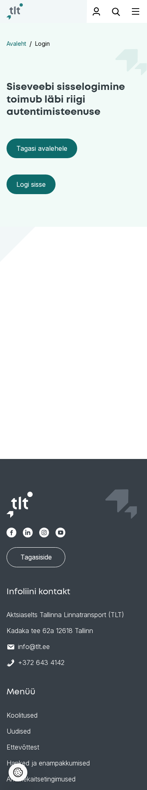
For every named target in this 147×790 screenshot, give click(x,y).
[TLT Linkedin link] (28, 532)
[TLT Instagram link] (44, 532)
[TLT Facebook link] (11, 532)
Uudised (19, 731)
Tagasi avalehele (41, 148)
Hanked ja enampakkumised (48, 763)
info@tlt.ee (34, 646)
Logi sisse (31, 184)
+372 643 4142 (41, 662)
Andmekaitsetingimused (41, 779)
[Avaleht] (15, 11)
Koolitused (22, 715)
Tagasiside (36, 557)
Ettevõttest (23, 747)
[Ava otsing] (116, 11)
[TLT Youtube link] (60, 532)
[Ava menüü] (130, 11)
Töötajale (96, 11)
